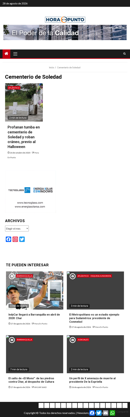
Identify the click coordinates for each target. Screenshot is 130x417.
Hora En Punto (40, 323)
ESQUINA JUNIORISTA (101, 276)
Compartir (122, 411)
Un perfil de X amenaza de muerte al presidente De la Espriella (92, 380)
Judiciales (83, 339)
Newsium (82, 412)
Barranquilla (24, 276)
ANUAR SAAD (40, 387)
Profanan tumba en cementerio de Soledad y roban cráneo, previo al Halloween (24, 137)
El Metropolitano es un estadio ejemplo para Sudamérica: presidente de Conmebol (94, 318)
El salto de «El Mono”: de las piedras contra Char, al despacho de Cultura (31, 380)
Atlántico (13, 87)
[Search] (124, 53)
